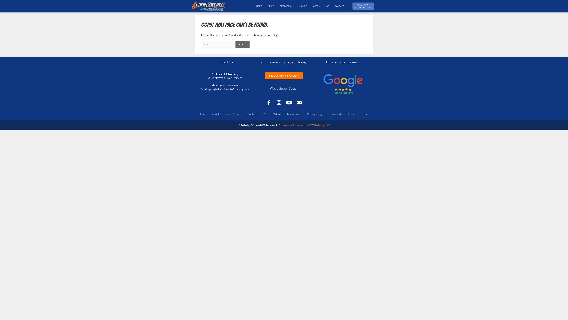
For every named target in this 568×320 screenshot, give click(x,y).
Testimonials (294, 114)
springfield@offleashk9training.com (228, 89)
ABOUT (271, 6)
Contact (252, 114)
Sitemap (364, 114)
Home (202, 114)
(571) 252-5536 (229, 85)
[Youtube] (289, 102)
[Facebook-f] (269, 102)
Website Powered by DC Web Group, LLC (306, 125)
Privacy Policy (315, 114)
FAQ (327, 6)
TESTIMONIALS (286, 6)
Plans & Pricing (233, 114)
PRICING (303, 6)
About (215, 114)
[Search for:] (218, 44)
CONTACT (339, 6)
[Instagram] (279, 102)
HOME (259, 6)
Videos (316, 6)
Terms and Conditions (341, 114)
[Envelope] (299, 102)
